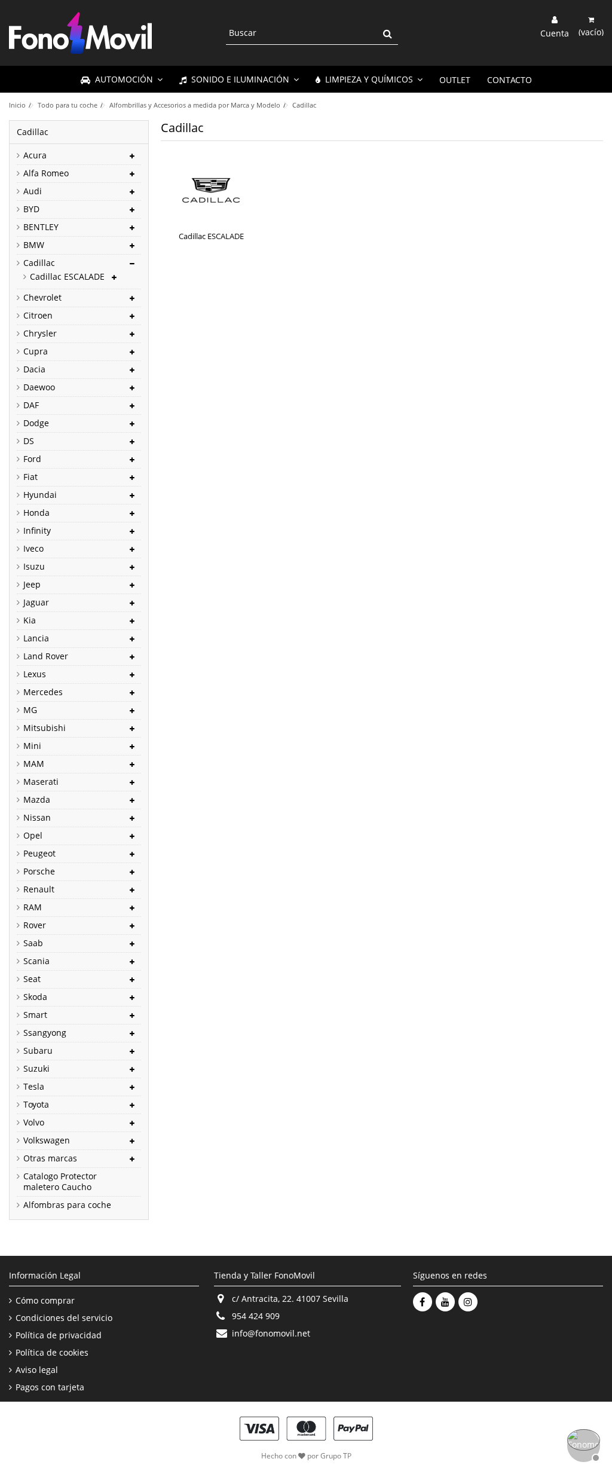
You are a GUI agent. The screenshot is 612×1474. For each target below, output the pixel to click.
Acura (35, 155)
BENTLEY (41, 227)
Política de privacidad (59, 1335)
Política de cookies (52, 1352)
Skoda (35, 997)
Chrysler (40, 333)
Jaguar (36, 602)
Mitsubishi (44, 728)
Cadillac (39, 263)
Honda (36, 512)
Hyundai (40, 495)
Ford (32, 459)
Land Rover (45, 656)
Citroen (38, 315)
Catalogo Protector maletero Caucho (60, 1181)
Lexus (34, 674)
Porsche (39, 871)
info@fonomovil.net (271, 1333)
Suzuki (36, 1068)
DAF (31, 405)
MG (30, 710)
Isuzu (34, 566)
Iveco (33, 548)
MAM (33, 764)
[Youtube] (445, 1301)
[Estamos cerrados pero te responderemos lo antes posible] (582, 1444)
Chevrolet (42, 297)
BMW (33, 245)
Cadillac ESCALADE (211, 236)
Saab (33, 943)
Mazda (36, 799)
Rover (34, 925)
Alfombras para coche (67, 1205)
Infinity (37, 530)
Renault (38, 889)
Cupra (35, 351)
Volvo (33, 1122)
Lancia (36, 638)
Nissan (37, 817)
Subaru (38, 1050)
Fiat (30, 477)
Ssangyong (44, 1032)
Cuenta (554, 32)
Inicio (17, 104)
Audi (32, 191)
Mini (32, 746)
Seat (32, 979)
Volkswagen (46, 1140)
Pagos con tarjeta (50, 1387)
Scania (36, 961)
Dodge (36, 423)
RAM (32, 907)
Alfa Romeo (46, 173)
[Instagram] (468, 1301)
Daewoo (39, 387)
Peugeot (39, 853)
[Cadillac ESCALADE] (211, 190)
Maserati (41, 781)
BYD (31, 209)
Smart (35, 1015)
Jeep (32, 584)
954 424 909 (256, 1316)
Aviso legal (37, 1370)
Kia (29, 620)
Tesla (33, 1086)
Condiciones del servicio (64, 1318)
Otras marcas (50, 1158)
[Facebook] (422, 1301)
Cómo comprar (45, 1300)
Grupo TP (335, 1455)
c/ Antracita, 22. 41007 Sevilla (290, 1298)
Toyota (36, 1104)
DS (28, 441)
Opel (32, 835)
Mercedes (43, 692)
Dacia (34, 369)
